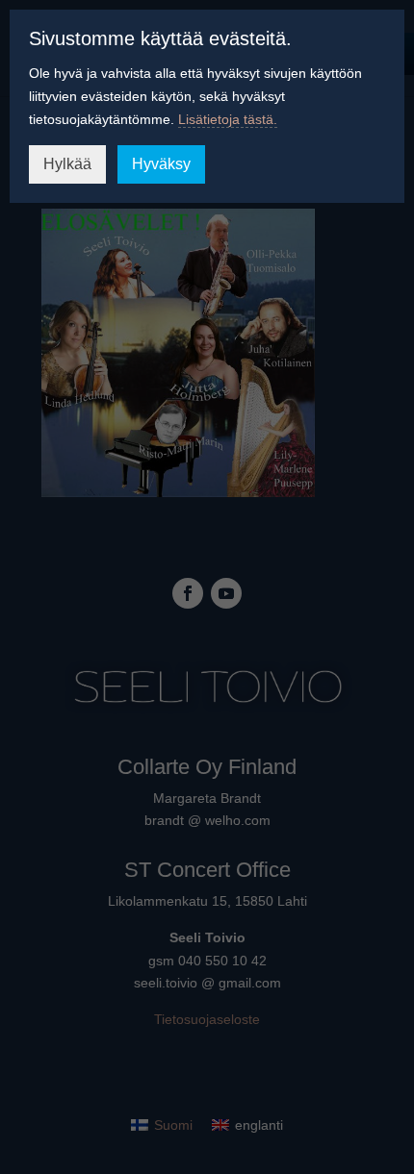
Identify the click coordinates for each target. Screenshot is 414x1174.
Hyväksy (161, 164)
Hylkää (67, 164)
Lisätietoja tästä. (227, 119)
